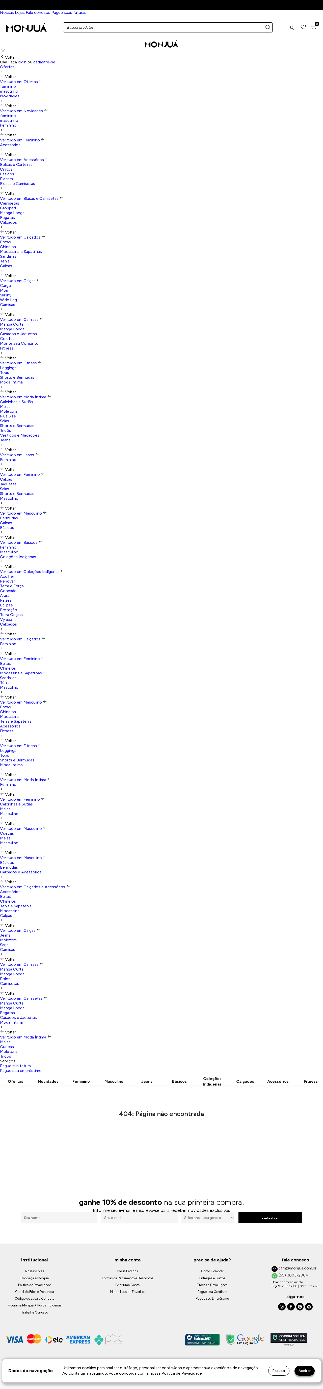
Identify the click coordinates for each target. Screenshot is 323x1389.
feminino (8, 86)
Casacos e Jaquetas (18, 333)
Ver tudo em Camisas (20, 319)
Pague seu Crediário (212, 1292)
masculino (9, 91)
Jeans (5, 440)
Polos (5, 978)
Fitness (6, 348)
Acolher (7, 576)
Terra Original (11, 614)
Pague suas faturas (68, 12)
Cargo (5, 285)
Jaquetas (8, 484)
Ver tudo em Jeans (17, 454)
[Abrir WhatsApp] (310, 1376)
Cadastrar (270, 1218)
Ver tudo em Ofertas (19, 81)
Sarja (4, 944)
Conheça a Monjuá (34, 1278)
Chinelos (8, 246)
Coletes (7, 338)
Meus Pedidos (127, 1271)
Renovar (7, 581)
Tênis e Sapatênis (16, 721)
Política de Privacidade (34, 1285)
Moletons (9, 411)
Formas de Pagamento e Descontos (127, 1278)
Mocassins (9, 716)
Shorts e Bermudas (17, 377)
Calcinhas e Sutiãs (16, 401)
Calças (6, 265)
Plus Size (8, 416)
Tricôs (5, 430)
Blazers (6, 178)
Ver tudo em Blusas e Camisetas (30, 198)
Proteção (8, 609)
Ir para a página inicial (161, 1135)
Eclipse (6, 605)
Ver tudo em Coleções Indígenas (30, 571)
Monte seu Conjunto (19, 343)
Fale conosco (38, 12)
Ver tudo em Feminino (20, 140)
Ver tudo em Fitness (19, 363)
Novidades (9, 96)
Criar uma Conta (127, 1285)
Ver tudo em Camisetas (22, 998)
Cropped (8, 208)
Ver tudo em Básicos (19, 542)
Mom (4, 290)
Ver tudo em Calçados (20, 237)
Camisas (7, 304)
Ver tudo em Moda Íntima (23, 397)
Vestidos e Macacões (19, 435)
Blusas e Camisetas (17, 183)
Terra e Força (12, 586)
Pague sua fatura (15, 1065)
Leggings (8, 367)
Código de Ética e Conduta (34, 1298)
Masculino (9, 498)
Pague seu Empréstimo (212, 1298)
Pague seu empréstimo (21, 1070)
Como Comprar (212, 1271)
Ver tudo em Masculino (21, 513)
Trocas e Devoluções (212, 1285)
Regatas (7, 217)
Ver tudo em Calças (18, 280)
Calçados (8, 222)
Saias (4, 420)
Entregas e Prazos (212, 1278)
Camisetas (9, 203)
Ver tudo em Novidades (22, 110)
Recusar (278, 1371)
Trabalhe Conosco (34, 1312)
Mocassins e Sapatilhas (21, 251)
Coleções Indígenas (18, 556)
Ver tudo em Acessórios (22, 159)
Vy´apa (6, 619)
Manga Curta (11, 324)
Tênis (5, 261)
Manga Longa (12, 212)
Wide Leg (8, 299)
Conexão (8, 590)
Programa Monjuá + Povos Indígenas (34, 1305)
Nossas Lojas (12, 12)
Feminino (8, 125)
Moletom (8, 940)
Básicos (7, 174)
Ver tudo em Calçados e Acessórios (33, 886)
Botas (5, 242)
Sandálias (8, 256)
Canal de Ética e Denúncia (34, 1292)
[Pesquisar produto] (268, 27)
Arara (4, 595)
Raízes (6, 600)
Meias (5, 406)
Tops (4, 372)
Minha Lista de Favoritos (127, 1292)
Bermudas (9, 518)
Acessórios (10, 144)
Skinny (5, 295)
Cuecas (7, 833)
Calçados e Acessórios (21, 872)
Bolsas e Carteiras (16, 164)
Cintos (6, 169)
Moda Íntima (11, 382)
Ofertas (7, 66)
